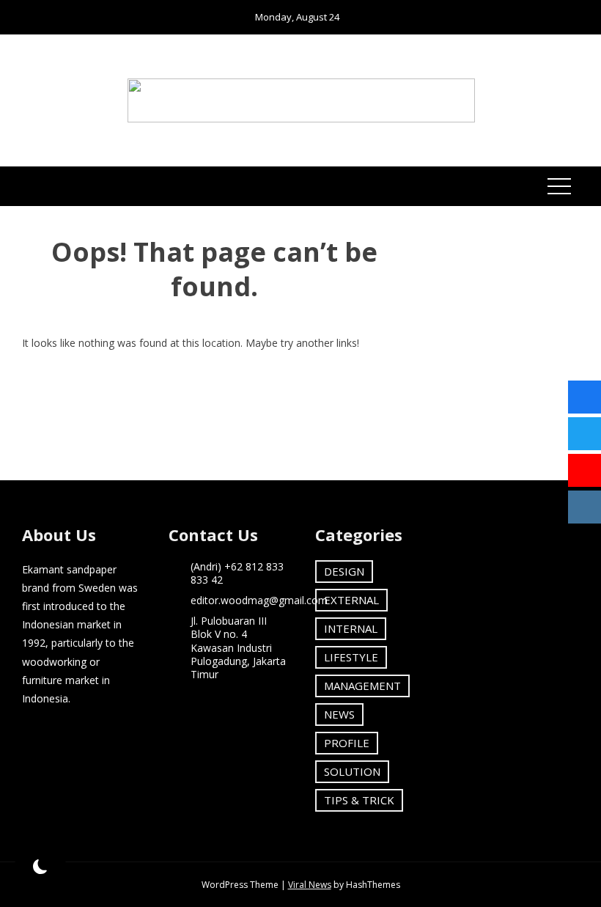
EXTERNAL (351, 599)
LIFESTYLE (351, 657)
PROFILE (346, 742)
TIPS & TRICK (359, 800)
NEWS (339, 714)
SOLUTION (352, 771)
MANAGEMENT (362, 685)
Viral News (309, 884)
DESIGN (344, 571)
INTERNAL (350, 628)
